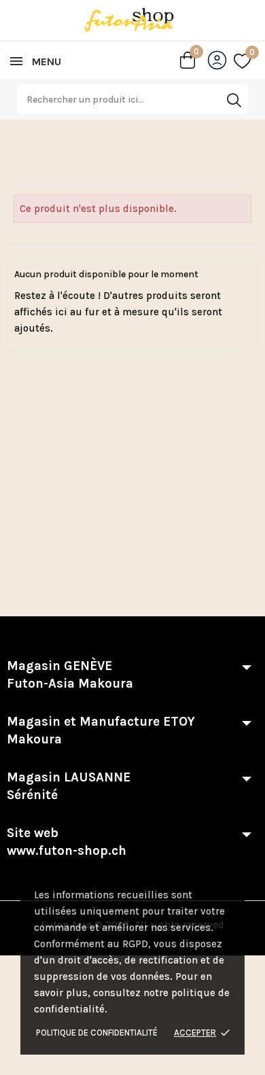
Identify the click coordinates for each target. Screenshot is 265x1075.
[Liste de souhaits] (242, 61)
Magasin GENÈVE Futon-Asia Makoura (70, 674)
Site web (66, 842)
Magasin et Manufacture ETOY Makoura (101, 730)
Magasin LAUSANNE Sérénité (68, 786)
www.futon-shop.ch (66, 850)
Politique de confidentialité (97, 1032)
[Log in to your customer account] (220, 63)
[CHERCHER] (233, 100)
